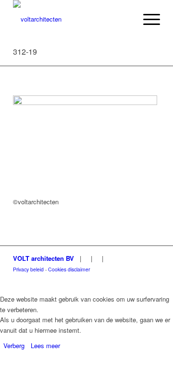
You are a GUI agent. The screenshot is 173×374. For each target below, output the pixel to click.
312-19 (25, 51)
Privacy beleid (28, 269)
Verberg (14, 345)
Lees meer (45, 345)
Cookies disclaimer (69, 269)
